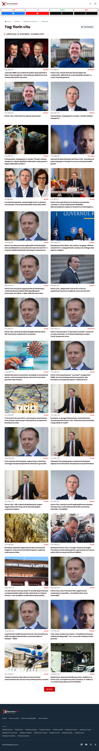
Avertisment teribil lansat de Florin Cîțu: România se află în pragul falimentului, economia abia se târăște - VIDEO (26, 636)
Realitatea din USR (58, 729)
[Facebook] (13, 13)
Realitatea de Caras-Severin (9, 733)
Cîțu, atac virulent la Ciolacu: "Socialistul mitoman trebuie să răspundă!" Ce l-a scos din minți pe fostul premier (72, 636)
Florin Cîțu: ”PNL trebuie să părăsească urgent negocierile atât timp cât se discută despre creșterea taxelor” (23, 506)
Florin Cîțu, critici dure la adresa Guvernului (23, 116)
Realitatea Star (19, 729)
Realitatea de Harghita (26, 733)
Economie (91, 69)
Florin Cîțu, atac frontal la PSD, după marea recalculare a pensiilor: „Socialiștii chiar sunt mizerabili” (69, 593)
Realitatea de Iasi (79, 733)
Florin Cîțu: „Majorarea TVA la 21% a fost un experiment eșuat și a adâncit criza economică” (70, 290)
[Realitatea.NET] (10, 4)
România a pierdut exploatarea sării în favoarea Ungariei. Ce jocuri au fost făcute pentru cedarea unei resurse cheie (25, 550)
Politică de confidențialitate (28, 718)
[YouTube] (37, 13)
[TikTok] (85, 13)
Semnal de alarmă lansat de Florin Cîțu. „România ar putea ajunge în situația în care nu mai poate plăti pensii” (72, 161)
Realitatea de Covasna (71, 729)
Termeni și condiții (14, 718)
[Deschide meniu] (95, 3)
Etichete (17, 21)
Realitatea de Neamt (44, 729)
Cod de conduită (42, 718)
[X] (61, 13)
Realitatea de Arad (55, 733)
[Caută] (90, 4)
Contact (4, 718)
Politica (45, 69)
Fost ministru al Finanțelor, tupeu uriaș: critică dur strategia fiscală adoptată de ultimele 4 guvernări (26, 462)
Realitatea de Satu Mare (8, 736)
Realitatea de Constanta (40, 733)
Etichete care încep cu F (30, 21)
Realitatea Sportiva (7, 729)
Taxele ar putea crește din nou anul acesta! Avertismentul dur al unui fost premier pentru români (26, 678)
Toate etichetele (88, 27)
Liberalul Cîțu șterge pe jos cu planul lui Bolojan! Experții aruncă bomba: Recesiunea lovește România (72, 462)
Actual (92, 199)
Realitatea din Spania (23, 736)
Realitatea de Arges (67, 733)
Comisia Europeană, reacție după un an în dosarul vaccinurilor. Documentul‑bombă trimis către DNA (25, 203)
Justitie (45, 199)
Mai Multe (49, 689)
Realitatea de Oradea (85, 729)
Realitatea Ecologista (31, 729)
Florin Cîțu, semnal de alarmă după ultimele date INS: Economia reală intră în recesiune (25, 333)
